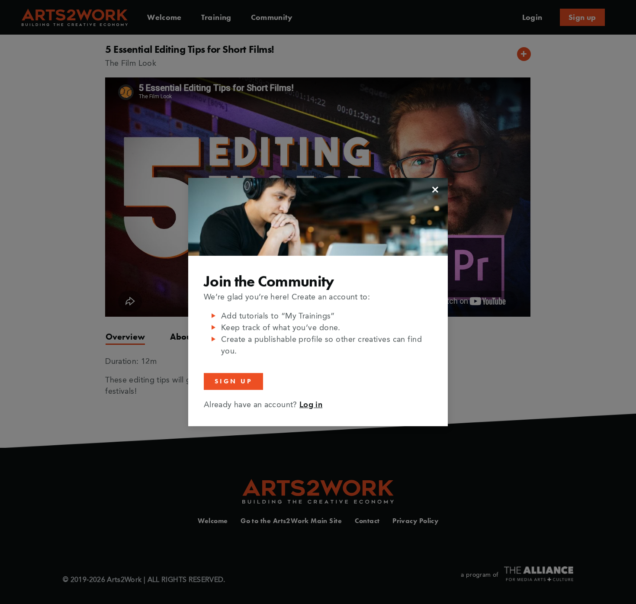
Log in (310, 405)
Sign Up (233, 381)
